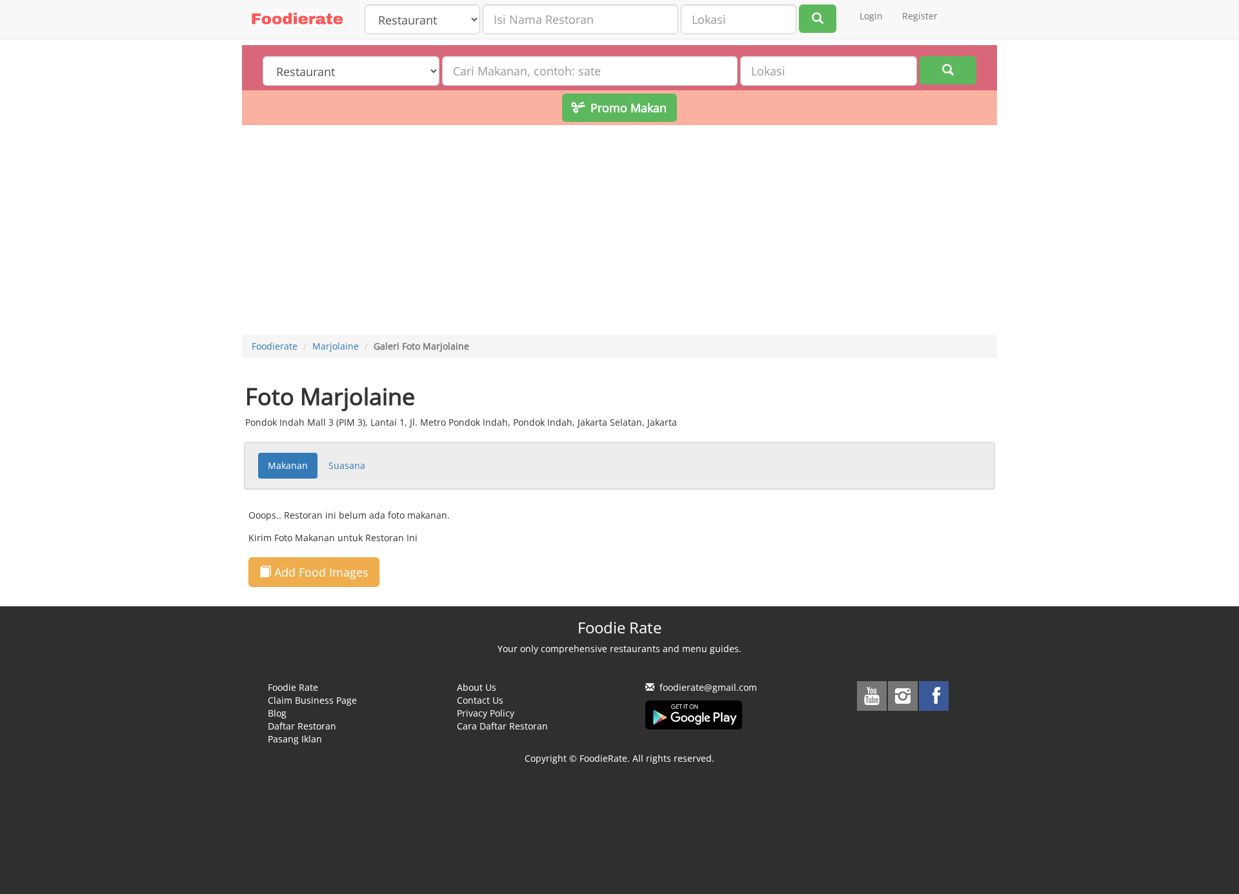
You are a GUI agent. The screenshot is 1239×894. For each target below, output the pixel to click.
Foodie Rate (293, 687)
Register (920, 16)
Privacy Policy (485, 713)
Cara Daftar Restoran (502, 726)
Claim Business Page (312, 700)
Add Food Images (319, 572)
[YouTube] (872, 696)
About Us (476, 687)
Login (871, 16)
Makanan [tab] (288, 465)
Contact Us (480, 700)
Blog (277, 713)
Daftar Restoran (302, 726)
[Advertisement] (619, 231)
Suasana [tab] (346, 465)
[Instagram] (903, 696)
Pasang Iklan (295, 739)
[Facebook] (934, 696)
